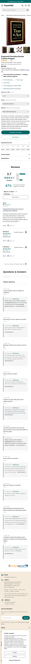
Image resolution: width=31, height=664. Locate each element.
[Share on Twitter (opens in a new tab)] (11, 225)
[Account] (26, 5)
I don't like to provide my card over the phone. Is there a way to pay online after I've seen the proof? (15, 429)
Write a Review (15, 197)
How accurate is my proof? (10, 458)
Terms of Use (20, 622)
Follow (4, 294)
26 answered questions (7, 62)
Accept (15, 652)
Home (2, 15)
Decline (15, 656)
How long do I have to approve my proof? (14, 319)
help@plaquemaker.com (11, 441)
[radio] (22, 173)
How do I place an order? (10, 374)
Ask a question (17, 62)
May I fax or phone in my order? (12, 485)
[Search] (28, 10)
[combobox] (15, 10)
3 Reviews (10, 180)
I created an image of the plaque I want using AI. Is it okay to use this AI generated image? (15, 539)
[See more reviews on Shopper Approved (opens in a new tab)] (13, 225)
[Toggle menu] (2, 5)
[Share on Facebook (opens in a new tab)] (8, 225)
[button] (5, 309)
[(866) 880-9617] (22, 5)
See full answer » (20, 306)
